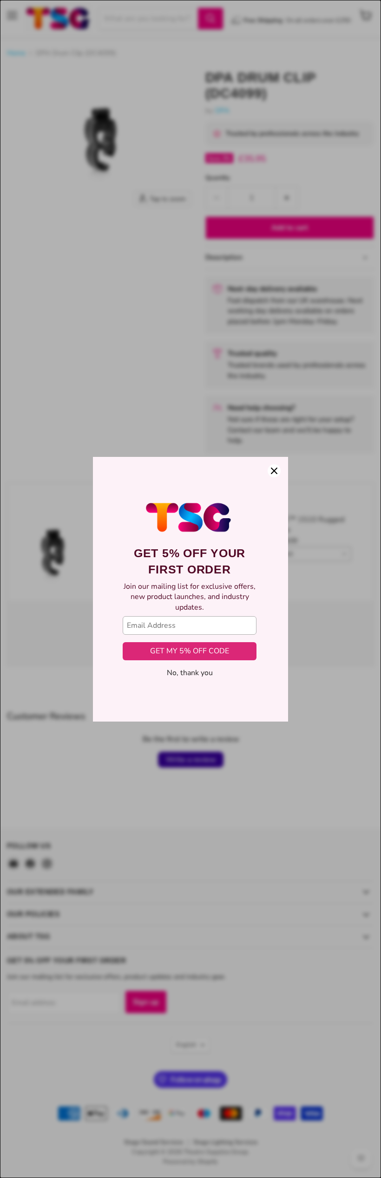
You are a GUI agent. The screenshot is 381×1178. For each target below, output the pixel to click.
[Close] (274, 470)
